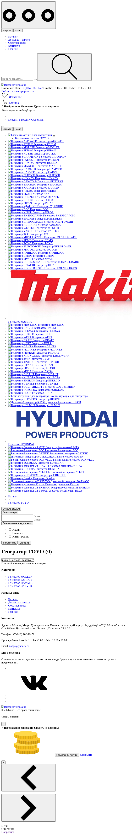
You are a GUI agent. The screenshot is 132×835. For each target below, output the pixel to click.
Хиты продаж (20, 536)
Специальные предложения (17, 523)
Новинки (17, 533)
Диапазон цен (10, 512)
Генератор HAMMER (20, 582)
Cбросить (24, 542)
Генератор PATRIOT (20, 579)
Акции (16, 529)
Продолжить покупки (67, 755)
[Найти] (64, 67)
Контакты (14, 45)
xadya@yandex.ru (19, 646)
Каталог (13, 36)
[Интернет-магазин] (13, 84)
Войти (5, 91)
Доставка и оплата (19, 39)
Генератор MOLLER (20, 576)
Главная (13, 48)
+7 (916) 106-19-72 (32, 88)
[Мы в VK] (34, 694)
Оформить (37, 119)
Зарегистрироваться (22, 91)
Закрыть (7, 30)
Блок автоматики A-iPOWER (32, 138)
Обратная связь (17, 42)
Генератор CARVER (20, 585)
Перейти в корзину (19, 119)
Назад (18, 30)
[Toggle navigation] (28, 15)
